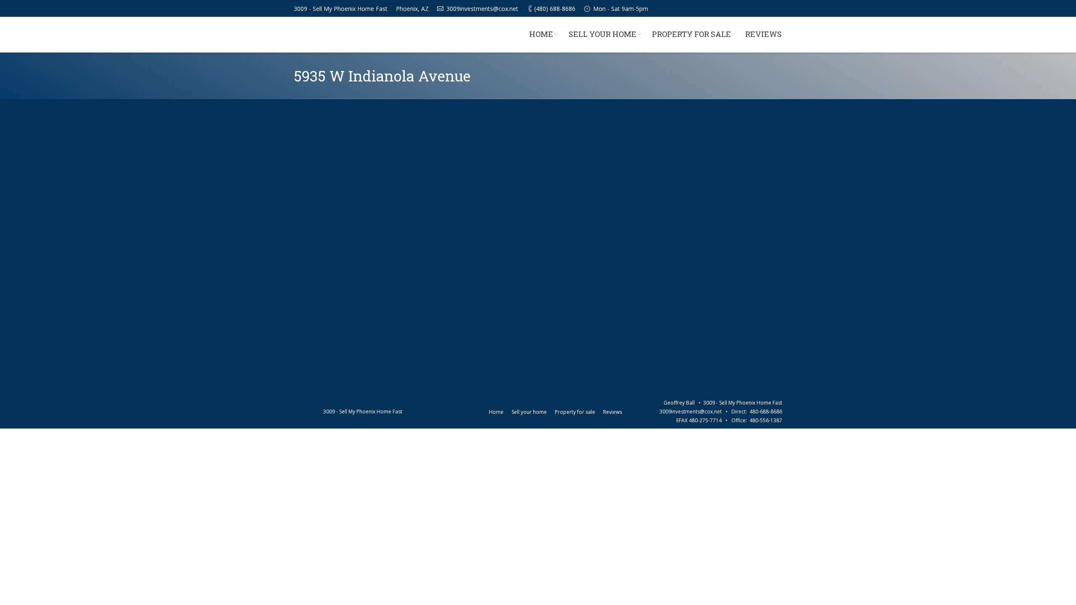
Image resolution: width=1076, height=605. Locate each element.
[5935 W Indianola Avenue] (538, 251)
